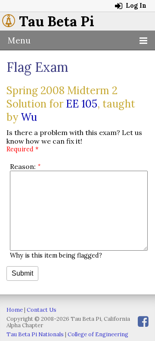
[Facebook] (143, 321)
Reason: (23, 166)
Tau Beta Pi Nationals (35, 334)
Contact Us (41, 309)
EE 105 (81, 104)
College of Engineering (98, 334)
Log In (135, 5)
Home (14, 309)
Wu (29, 117)
